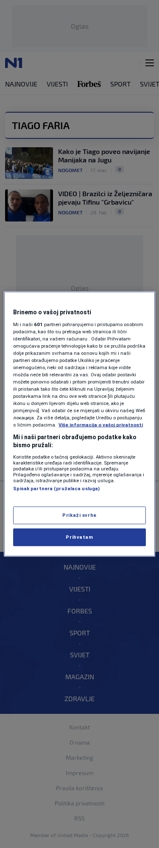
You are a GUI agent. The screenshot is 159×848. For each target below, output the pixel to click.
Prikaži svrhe (79, 515)
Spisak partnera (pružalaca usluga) (56, 488)
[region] (79, 424)
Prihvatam (79, 537)
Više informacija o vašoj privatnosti (101, 425)
